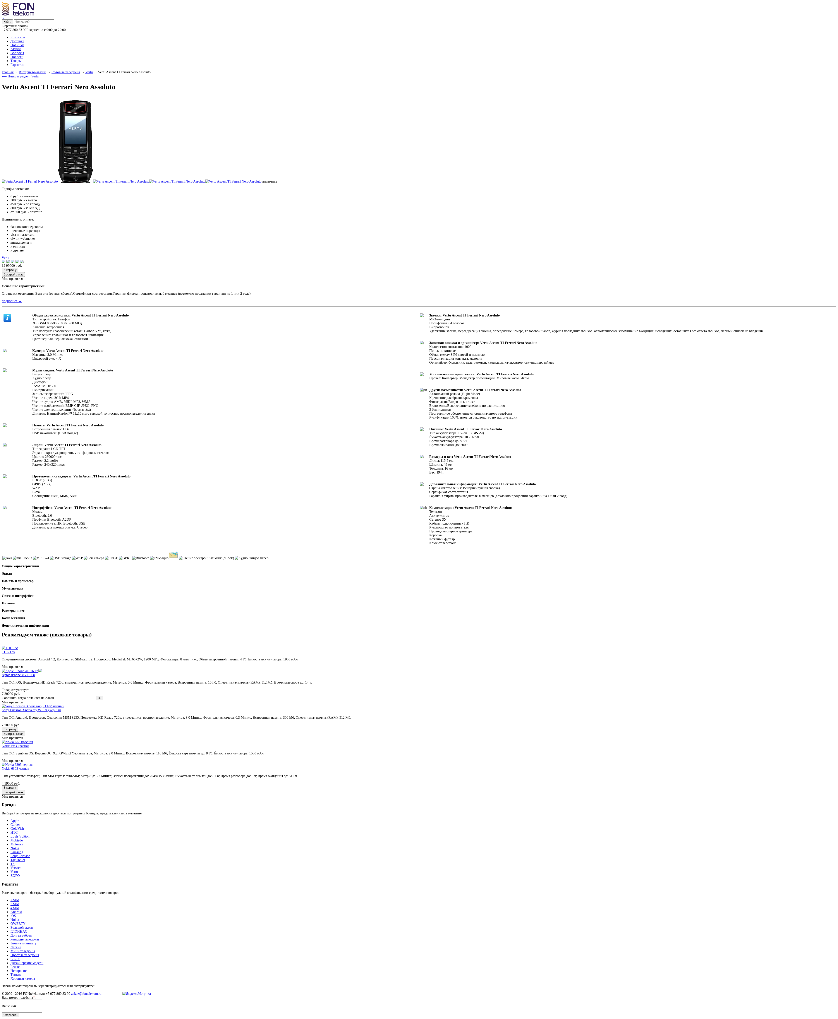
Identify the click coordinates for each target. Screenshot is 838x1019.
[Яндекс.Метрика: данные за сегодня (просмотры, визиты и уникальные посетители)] (136, 994)
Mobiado (16, 840)
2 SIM (14, 900)
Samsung (16, 852)
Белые (15, 967)
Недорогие (18, 971)
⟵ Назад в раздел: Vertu (20, 76)
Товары (16, 61)
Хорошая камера (22, 978)
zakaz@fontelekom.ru (86, 993)
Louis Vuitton (19, 836)
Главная (8, 72)
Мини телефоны (22, 951)
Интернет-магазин (32, 72)
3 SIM (14, 904)
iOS (13, 916)
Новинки (17, 45)
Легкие (15, 947)
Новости (16, 57)
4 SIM (14, 908)
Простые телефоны (24, 955)
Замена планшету (23, 943)
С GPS (15, 959)
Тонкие (15, 974)
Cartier (15, 824)
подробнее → (12, 301)
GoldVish (17, 828)
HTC (14, 832)
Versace (15, 868)
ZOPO (15, 875)
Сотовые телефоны (66, 72)
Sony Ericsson (20, 856)
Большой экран (21, 927)
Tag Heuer (17, 860)
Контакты (17, 37)
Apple (14, 820)
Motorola (16, 844)
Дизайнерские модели (26, 963)
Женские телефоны (24, 939)
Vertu (89, 72)
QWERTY (18, 923)
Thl (12, 864)
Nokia (14, 848)
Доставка (17, 41)
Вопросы (17, 53)
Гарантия (17, 65)
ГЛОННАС (18, 931)
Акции (15, 49)
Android (16, 912)
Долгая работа (21, 935)
